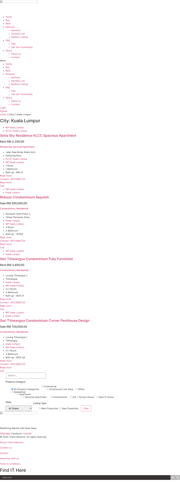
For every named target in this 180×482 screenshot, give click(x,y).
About (9, 50)
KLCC (9, 130)
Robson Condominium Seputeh (24, 197)
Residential (6, 146)
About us (16, 53)
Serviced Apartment (23, 146)
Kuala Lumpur (20, 130)
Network (10, 27)
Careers (4, 453)
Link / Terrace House (82, 397)
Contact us (6, 447)
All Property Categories (26, 389)
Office (80, 389)
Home (9, 16)
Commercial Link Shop (61, 389)
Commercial (49, 386)
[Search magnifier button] (177, 477)
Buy (8, 20)
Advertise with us (9, 458)
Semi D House (106, 397)
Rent (8, 23)
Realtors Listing (19, 37)
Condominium (7, 208)
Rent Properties (49, 408)
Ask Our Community (22, 47)
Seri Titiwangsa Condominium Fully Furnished (36, 259)
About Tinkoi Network (11, 442)
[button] (90, 60)
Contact (15, 57)
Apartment (25, 394)
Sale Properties (69, 408)
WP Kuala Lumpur (15, 127)
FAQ (8, 40)
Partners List (18, 33)
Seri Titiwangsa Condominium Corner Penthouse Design (44, 321)
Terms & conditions (10, 463)
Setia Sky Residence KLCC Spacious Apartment (38, 135)
